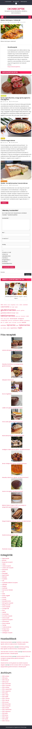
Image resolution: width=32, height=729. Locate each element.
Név (3, 232)
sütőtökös (3, 325)
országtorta (21, 318)
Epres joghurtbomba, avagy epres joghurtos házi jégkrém (15, 98)
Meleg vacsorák (6, 605)
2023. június (5, 715)
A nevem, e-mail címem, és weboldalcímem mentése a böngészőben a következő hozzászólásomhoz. (6, 258)
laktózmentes (8, 315)
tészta (4, 328)
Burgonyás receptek (7, 562)
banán (8, 304)
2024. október (5, 687)
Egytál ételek (5, 575)
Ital (3, 592)
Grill (3, 580)
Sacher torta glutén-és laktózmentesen (12, 491)
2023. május (5, 717)
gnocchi (18, 310)
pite (1, 322)
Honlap (4, 244)
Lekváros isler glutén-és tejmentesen (11, 350)
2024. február (5, 700)
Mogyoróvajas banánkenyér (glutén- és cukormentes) (16, 521)
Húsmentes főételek (7, 590)
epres (16, 307)
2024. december (6, 683)
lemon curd (18, 316)
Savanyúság (5, 614)
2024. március (6, 698)
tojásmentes (24, 325)
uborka (8, 328)
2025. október (5, 676)
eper (13, 307)
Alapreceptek (5, 558)
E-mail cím (5, 238)
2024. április (5, 696)
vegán (20, 328)
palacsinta (10, 320)
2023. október (5, 707)
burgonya (13, 304)
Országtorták (5, 608)
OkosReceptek (16, 9)
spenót (10, 322)
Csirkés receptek (6, 566)
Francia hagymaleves (8, 140)
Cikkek (3, 564)
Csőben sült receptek (7, 567)
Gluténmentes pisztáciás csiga (10, 535)
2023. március (5, 720)
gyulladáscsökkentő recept (8, 313)
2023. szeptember (6, 709)
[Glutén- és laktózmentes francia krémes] (16, 170)
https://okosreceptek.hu (14, 66)
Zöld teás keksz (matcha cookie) (9, 651)
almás (5, 304)
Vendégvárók (5, 631)
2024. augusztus (6, 691)
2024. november (6, 685)
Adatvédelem (8, 1)
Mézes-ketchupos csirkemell (5, 203)
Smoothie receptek (7, 616)
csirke (20, 304)
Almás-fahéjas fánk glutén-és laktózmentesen (14, 463)
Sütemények (4, 181)
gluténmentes (8, 309)
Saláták (4, 612)
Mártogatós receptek (7, 603)
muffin (27, 316)
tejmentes (11, 325)
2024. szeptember (7, 689)
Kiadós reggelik (6, 595)
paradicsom (16, 320)
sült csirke (19, 322)
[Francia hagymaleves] (16, 127)
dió (10, 307)
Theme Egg (23, 727)
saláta (6, 322)
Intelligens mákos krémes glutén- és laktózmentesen (16, 449)
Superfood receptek (7, 619)
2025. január (5, 682)
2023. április (5, 719)
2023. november (6, 706)
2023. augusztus (6, 711)
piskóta (21, 320)
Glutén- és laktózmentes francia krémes (14, 183)
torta (2, 328)
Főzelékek (4, 579)
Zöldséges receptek (7, 632)
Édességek (5, 573)
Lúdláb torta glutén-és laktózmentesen (12, 408)
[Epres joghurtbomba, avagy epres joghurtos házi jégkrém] (16, 84)
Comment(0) (22, 22)
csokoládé (25, 304)
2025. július (5, 678)
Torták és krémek (6, 627)
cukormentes (5, 307)
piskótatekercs (27, 320)
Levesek (3, 138)
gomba (22, 310)
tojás (17, 325)
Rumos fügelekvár (7, 394)
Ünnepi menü (5, 629)
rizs (3, 322)
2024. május (5, 694)
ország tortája (4, 320)
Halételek (4, 584)
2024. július (5, 693)
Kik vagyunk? (16, 1)
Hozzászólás (5, 218)
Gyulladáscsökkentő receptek (10, 582)
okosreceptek (13, 318)
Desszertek (3, 95)
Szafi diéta (14, 322)
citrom (17, 304)
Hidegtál (4, 586)
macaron (23, 316)
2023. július (5, 713)
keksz (17, 313)
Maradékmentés (6, 601)
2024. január (5, 702)
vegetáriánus (13, 328)
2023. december (6, 704)
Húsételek (4, 588)
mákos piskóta (6, 318)
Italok (3, 593)
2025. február (5, 680)
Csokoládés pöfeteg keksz (7, 647)
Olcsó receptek (6, 606)
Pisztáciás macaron (7, 549)
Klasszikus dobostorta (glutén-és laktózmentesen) (15, 477)
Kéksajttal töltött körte (8, 380)
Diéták (3, 571)
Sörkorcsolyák (5, 618)
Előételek (4, 577)
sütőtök (24, 322)
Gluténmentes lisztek (6, 642)
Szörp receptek (6, 623)
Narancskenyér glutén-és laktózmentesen (13, 435)
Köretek (4, 597)
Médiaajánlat (24, 1)
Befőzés (4, 560)
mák (2, 318)
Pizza (3, 610)
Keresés (3, 272)
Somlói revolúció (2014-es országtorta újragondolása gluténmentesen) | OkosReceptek (15, 658)
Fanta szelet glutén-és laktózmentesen (12, 421)
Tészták (4, 625)
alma (2, 304)
